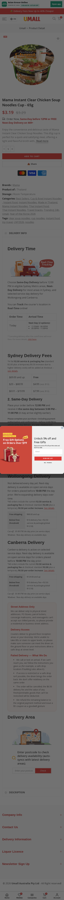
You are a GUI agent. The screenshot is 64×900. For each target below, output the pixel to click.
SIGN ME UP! (48, 458)
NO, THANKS (48, 463)
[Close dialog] (62, 428)
